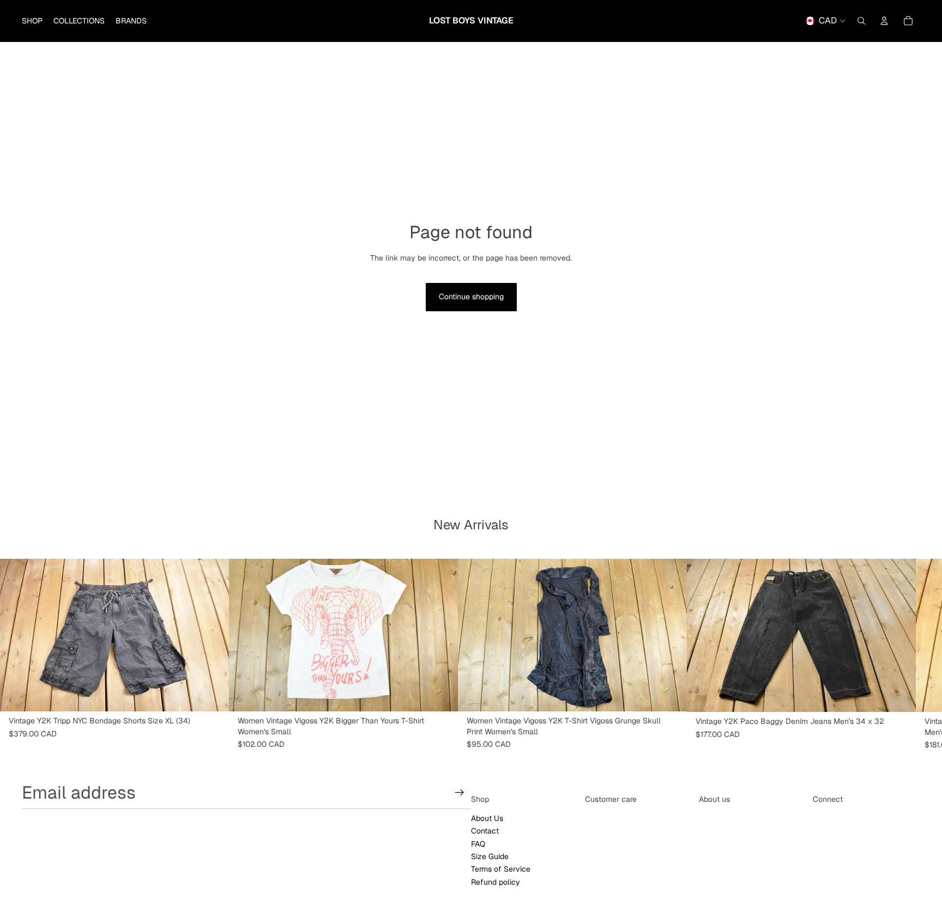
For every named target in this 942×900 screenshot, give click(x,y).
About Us (487, 818)
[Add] (212, 694)
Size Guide (490, 856)
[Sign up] (459, 792)
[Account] (884, 21)
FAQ (478, 844)
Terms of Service (500, 869)
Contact (485, 831)
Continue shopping (471, 296)
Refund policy (495, 882)
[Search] (861, 21)
